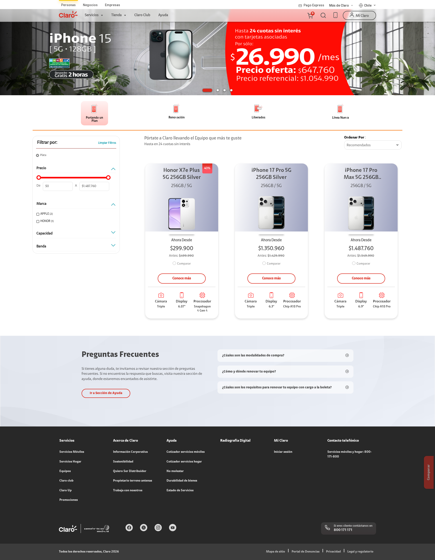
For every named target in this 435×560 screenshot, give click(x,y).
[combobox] (372, 145)
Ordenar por (354, 137)
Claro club (66, 480)
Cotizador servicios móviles (186, 452)
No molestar (175, 471)
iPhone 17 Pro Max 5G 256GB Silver (361, 174)
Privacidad (333, 551)
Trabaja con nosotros (127, 490)
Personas (68, 5)
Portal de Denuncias (305, 551)
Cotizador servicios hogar (184, 461)
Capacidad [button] (44, 233)
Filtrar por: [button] (47, 142)
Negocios (90, 5)
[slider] (38, 177)
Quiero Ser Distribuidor (129, 471)
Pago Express (314, 5)
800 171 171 (343, 530)
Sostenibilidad (123, 461)
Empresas (112, 5)
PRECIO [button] (41, 168)
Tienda (116, 15)
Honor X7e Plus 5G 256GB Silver (182, 174)
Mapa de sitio (275, 551)
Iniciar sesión (283, 452)
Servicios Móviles (71, 452)
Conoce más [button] (181, 278)
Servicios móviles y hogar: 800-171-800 (349, 454)
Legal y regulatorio (360, 551)
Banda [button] (41, 246)
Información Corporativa (130, 452)
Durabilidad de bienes (182, 480)
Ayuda (163, 15)
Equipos (65, 471)
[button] (310, 15)
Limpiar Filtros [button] (107, 142)
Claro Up (65, 490)
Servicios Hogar (70, 461)
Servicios (92, 15)
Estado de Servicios (180, 490)
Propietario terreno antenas (132, 480)
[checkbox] (75, 214)
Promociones (68, 500)
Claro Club (142, 15)
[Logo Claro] (68, 14)
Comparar (184, 263)
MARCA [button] (41, 204)
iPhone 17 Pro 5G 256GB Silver (271, 174)
